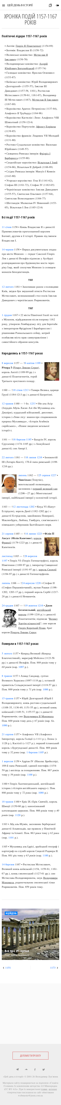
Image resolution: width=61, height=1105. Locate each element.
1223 (39, 533)
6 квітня (29, 363)
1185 (29, 439)
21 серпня (7, 533)
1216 (39, 457)
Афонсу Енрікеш (46, 126)
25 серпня (44, 475)
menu (3, 5)
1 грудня (7, 315)
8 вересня (7, 363)
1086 (45, 689)
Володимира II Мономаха (38, 716)
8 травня (7, 676)
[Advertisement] (30, 1013)
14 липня (30, 533)
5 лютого (7, 653)
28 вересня (30, 556)
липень (22, 475)
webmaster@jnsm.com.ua (30, 1095)
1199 (38, 363)
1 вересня (7, 761)
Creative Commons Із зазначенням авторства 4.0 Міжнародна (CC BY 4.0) (31, 1086)
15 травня (7, 698)
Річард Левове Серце (25, 367)
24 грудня (7, 605)
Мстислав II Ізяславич (45, 99)
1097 (21, 667)
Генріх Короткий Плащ (31, 628)
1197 (4, 560)
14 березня (8, 864)
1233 (33, 403)
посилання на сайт (31, 1092)
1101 (11, 837)
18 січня (18, 390)
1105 (41, 752)
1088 (41, 792)
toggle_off (57, 5)
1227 (53, 475)
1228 (38, 583)
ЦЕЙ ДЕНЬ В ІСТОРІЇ (20, 5)
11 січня (6, 227)
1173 (53, 967)
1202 (32, 506)
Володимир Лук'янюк (47, 1076)
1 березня (32, 752)
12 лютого (8, 286)
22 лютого (8, 457)
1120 (18, 815)
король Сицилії (48, 569)
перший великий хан (45, 488)
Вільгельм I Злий (47, 162)
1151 (8, 967)
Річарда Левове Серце (23, 632)
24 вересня (28, 583)
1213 (26, 390)
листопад (7, 556)
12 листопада (20, 506)
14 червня (7, 249)
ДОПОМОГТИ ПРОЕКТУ (30, 1055)
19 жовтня (31, 605)
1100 (30, 774)
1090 (4, 725)
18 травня (7, 801)
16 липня (30, 457)
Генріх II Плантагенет (28, 46)
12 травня (7, 403)
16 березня (19, 439)
